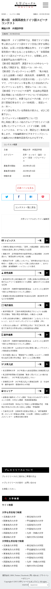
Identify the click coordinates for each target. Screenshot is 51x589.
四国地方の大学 (10, 533)
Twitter (17, 575)
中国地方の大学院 (35, 558)
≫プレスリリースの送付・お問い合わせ (19, 483)
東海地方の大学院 (11, 554)
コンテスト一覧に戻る (25, 207)
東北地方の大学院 (35, 545)
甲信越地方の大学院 (36, 549)
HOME (3, 14)
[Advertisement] (22, 445)
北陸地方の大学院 (35, 554)
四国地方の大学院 (11, 562)
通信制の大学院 (10, 566)
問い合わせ (34, 575)
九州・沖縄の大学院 (36, 562)
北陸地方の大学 (34, 525)
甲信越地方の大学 (35, 521)
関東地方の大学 (10, 521)
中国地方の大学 (34, 529)
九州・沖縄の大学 (35, 533)
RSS (12, 575)
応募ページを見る (25, 188)
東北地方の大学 (34, 517)
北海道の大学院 (10, 545)
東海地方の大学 (10, 525)
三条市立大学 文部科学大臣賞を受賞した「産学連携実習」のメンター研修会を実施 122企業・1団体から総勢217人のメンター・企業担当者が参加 (25, 414)
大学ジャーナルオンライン (28, 582)
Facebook (25, 575)
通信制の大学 (9, 537)
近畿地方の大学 (10, 529)
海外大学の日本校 (35, 537)
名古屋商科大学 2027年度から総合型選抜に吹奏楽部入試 (26, 371)
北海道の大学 (9, 517)
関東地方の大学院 (11, 549)
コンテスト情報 (14, 14)
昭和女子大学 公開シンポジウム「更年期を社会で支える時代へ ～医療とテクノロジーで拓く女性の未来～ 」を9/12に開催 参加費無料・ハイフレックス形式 (25, 263)
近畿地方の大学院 (11, 558)
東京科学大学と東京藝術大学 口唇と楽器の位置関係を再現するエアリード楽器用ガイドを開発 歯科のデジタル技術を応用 (25, 282)
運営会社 (5, 575)
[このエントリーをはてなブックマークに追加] (31, 197)
